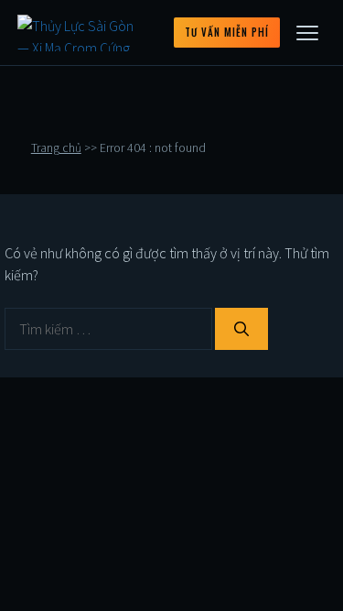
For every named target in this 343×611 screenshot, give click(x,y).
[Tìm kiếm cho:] (110, 329)
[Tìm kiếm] (241, 329)
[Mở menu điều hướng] (307, 33)
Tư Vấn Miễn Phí (227, 32)
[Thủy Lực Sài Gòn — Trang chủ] (82, 33)
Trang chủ (56, 148)
